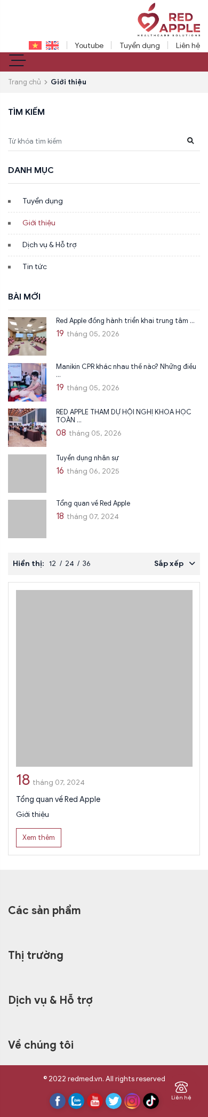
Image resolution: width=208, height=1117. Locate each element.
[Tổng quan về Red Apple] (27, 519)
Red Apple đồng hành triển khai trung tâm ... (125, 321)
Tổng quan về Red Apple (93, 503)
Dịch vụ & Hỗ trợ (49, 244)
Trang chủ (24, 81)
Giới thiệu (38, 222)
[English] (50, 45)
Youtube (89, 45)
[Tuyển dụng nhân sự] (27, 473)
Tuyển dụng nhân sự (87, 458)
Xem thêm (38, 837)
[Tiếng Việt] (33, 45)
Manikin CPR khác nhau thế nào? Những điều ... (126, 371)
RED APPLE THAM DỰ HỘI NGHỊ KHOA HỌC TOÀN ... (123, 416)
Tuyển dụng (139, 45)
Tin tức (34, 266)
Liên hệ (188, 45)
